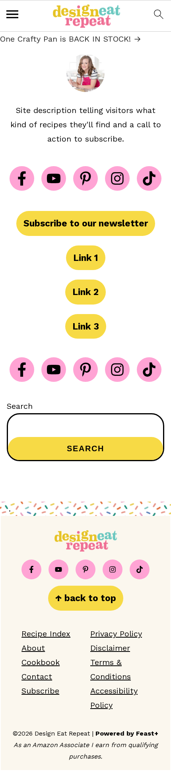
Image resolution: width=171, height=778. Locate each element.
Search (20, 406)
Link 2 (85, 292)
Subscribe (40, 691)
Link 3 (85, 326)
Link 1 (85, 258)
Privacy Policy (116, 633)
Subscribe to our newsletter (85, 223)
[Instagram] (117, 178)
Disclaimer (110, 648)
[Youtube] (53, 178)
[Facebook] (22, 178)
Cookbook (40, 662)
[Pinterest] (85, 178)
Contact (36, 676)
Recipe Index (45, 633)
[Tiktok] (149, 178)
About (33, 648)
